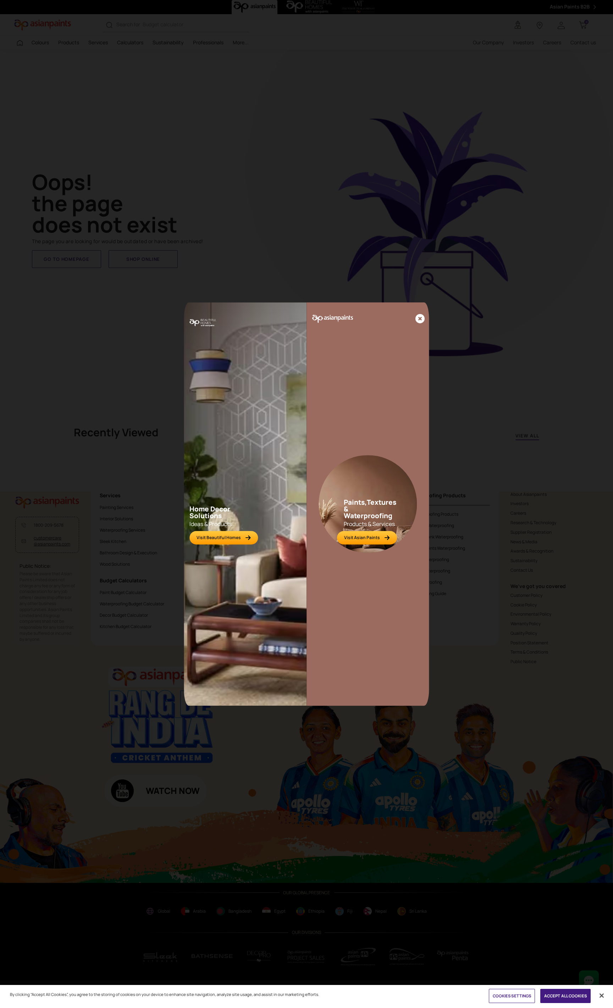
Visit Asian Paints (362, 537)
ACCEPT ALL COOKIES (565, 995)
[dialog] (306, 504)
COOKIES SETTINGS (512, 995)
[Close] (420, 319)
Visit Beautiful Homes (219, 537)
